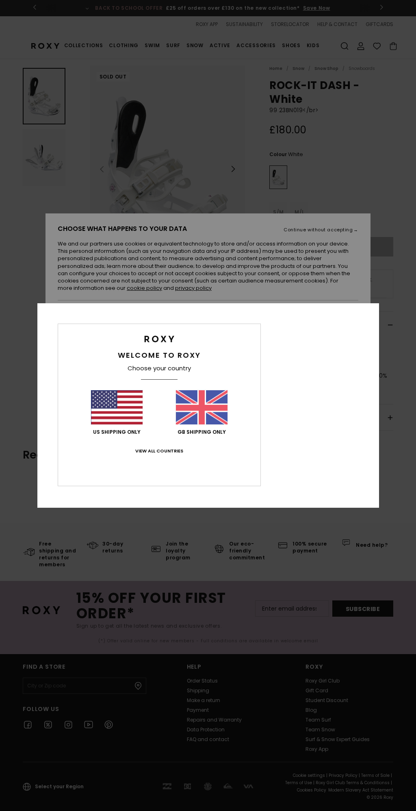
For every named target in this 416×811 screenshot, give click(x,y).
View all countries (159, 451)
